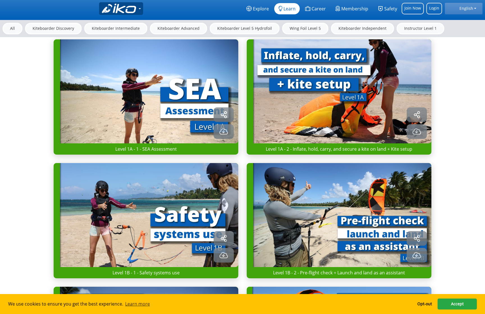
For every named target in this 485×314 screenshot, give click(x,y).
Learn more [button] (137, 304)
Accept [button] (457, 303)
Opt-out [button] (424, 303)
